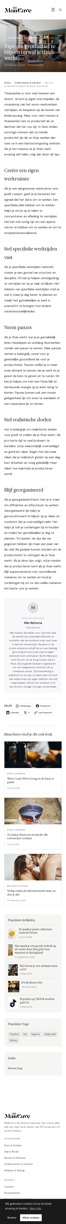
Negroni (36, 1034)
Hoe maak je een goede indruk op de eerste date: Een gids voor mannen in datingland (35, 949)
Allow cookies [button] (31, 1217)
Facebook (45, 705)
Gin (25, 1034)
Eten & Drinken (13, 1145)
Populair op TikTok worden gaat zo (37, 1000)
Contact (9, 1186)
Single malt (50, 1034)
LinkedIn (14, 712)
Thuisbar (14, 1034)
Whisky (13, 1040)
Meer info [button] (35, 1208)
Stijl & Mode (11, 1151)
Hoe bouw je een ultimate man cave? (39, 967)
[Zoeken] (60, 9)
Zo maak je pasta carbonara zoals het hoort (35, 931)
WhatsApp (25, 705)
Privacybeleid (12, 1192)
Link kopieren (45, 712)
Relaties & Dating (14, 1170)
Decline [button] (11, 1217)
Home (7, 82)
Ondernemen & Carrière (27, 82)
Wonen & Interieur (15, 1157)
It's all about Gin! (31, 982)
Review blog (15, 1068)
